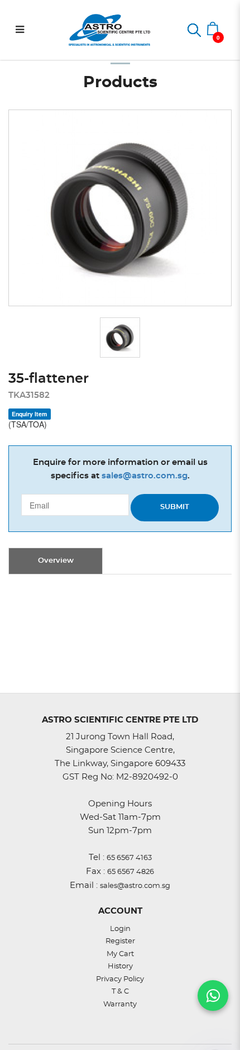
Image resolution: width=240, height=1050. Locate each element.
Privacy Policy (120, 979)
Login (120, 929)
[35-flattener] (120, 207)
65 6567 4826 (130, 872)
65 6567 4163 (129, 858)
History (120, 966)
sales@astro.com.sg (145, 476)
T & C (120, 991)
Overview (56, 560)
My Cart (120, 954)
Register (120, 941)
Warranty (120, 1004)
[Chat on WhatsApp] (213, 995)
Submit (174, 507)
